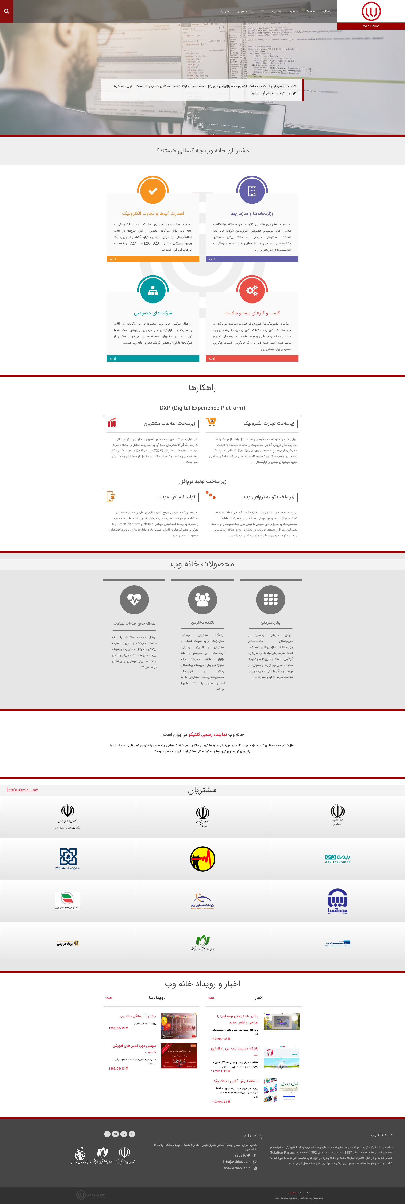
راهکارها (326, 11)
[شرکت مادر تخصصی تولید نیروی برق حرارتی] (67, 932)
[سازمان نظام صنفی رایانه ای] (202, 932)
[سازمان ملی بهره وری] (67, 890)
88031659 (242, 1155)
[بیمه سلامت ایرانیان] (67, 848)
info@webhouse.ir (236, 1162)
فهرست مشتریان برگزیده (23, 789)
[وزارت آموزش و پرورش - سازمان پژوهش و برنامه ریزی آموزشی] (67, 806)
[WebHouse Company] (371, 11)
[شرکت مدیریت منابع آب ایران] (337, 932)
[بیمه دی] (337, 848)
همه (211, 998)
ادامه (212, 259)
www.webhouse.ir (237, 1168)
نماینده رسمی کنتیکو (208, 735)
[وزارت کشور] (202, 806)
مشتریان (276, 11)
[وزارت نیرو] (337, 806)
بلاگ (262, 11)
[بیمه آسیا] (337, 890)
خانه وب (293, 1193)
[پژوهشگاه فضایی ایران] (202, 890)
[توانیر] (202, 848)
